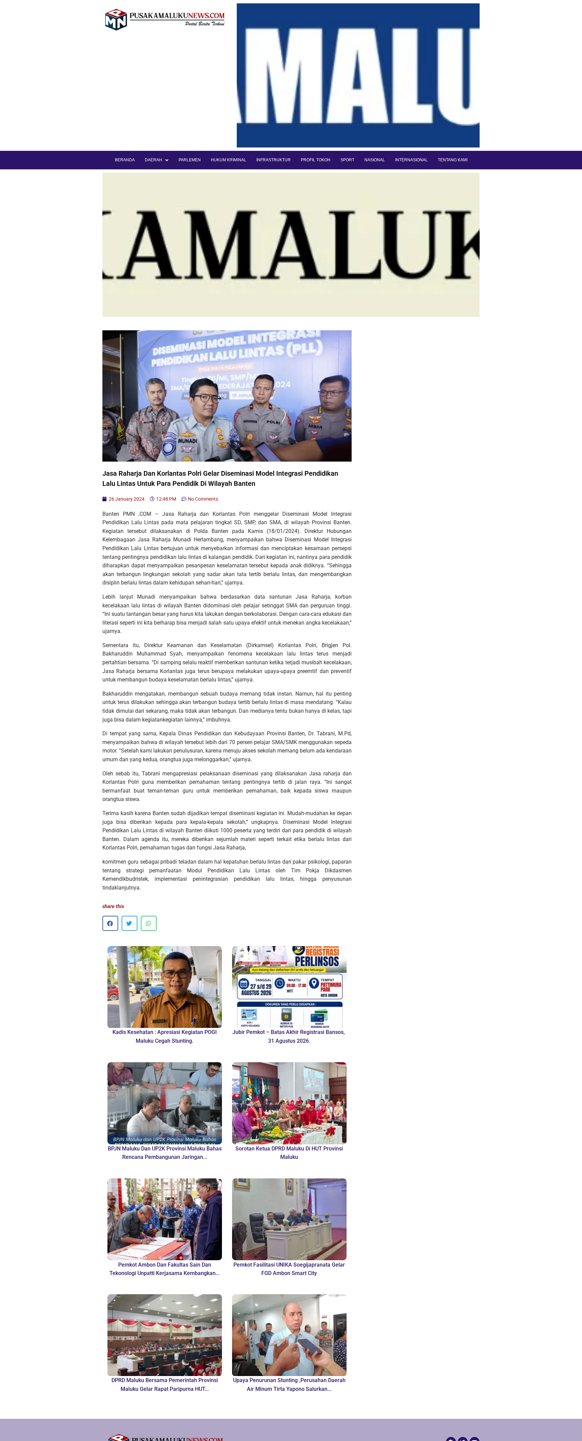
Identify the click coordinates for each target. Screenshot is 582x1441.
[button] (110, 923)
